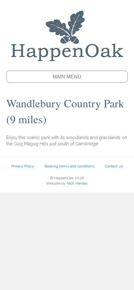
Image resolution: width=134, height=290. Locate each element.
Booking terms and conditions (69, 166)
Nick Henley (77, 183)
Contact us (114, 166)
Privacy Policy (22, 166)
